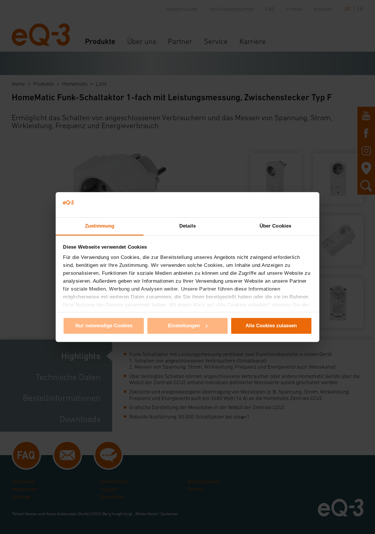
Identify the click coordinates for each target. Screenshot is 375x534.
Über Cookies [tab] (275, 226)
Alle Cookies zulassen (271, 325)
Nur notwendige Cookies (103, 325)
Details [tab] (187, 226)
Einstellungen (184, 325)
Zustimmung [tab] (100, 226)
